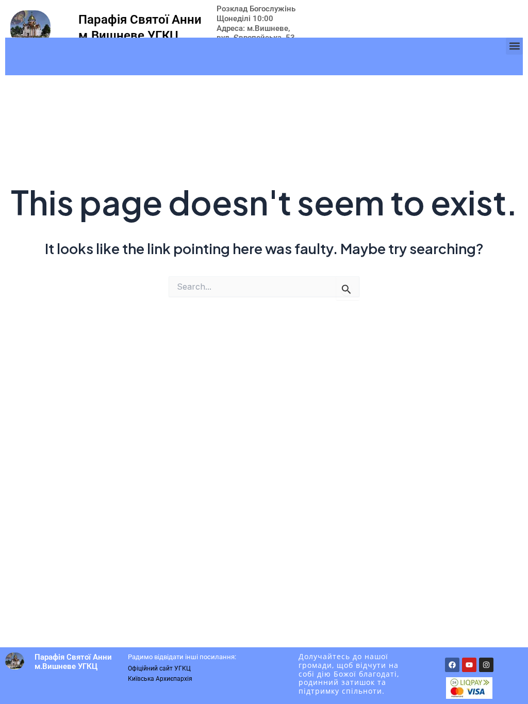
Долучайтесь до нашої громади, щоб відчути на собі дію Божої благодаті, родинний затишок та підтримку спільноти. (349, 673)
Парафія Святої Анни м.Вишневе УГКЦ (73, 661)
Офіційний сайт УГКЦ (159, 668)
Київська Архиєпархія (160, 678)
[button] (514, 46)
